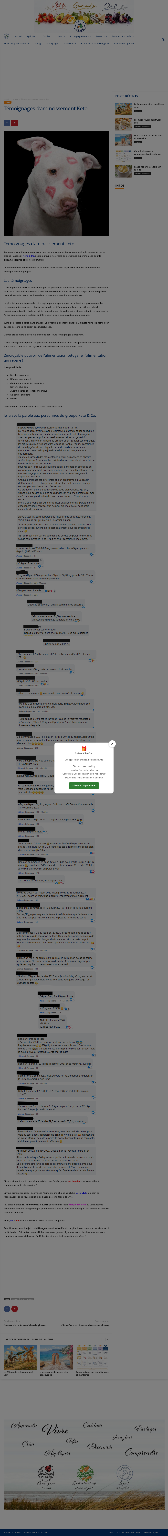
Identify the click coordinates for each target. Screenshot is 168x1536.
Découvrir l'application (84, 785)
